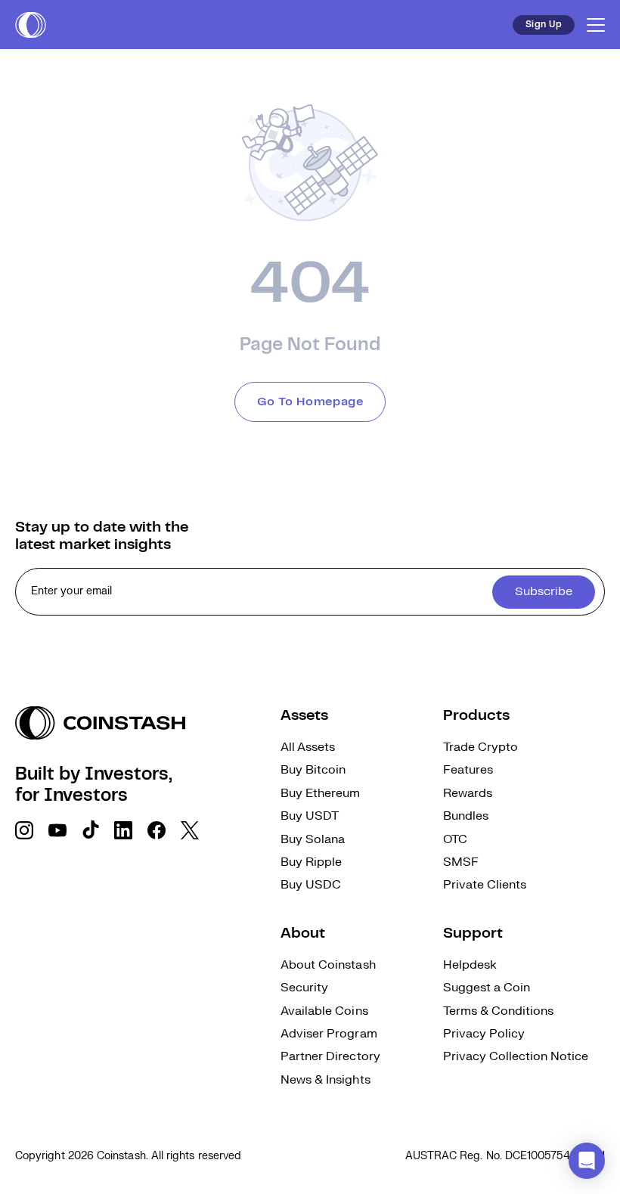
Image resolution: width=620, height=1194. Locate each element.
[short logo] (30, 25)
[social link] (24, 830)
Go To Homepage (310, 402)
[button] (587, 1161)
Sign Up (543, 24)
